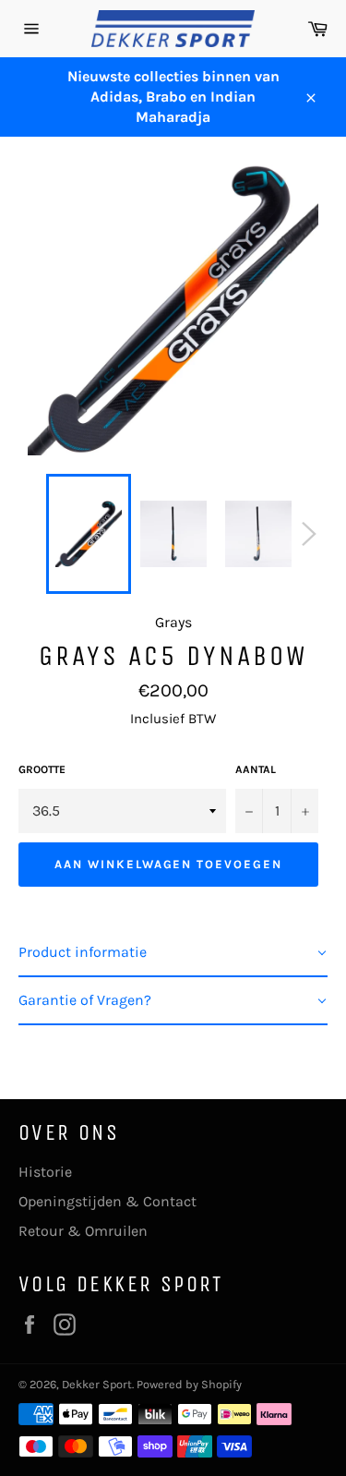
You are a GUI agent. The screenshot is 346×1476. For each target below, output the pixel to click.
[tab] (173, 953)
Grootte (42, 769)
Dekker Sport (97, 1384)
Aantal (255, 769)
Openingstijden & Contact (107, 1201)
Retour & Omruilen (83, 1231)
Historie (45, 1171)
